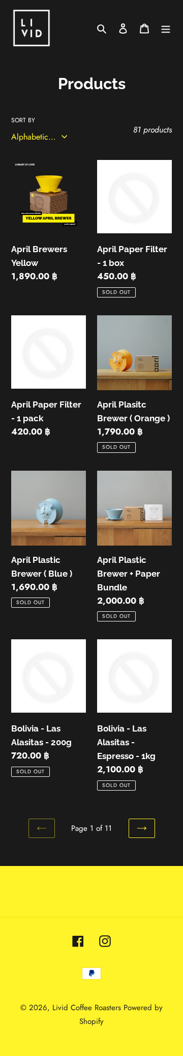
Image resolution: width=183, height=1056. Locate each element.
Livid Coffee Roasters (86, 1007)
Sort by (23, 120)
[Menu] (165, 28)
